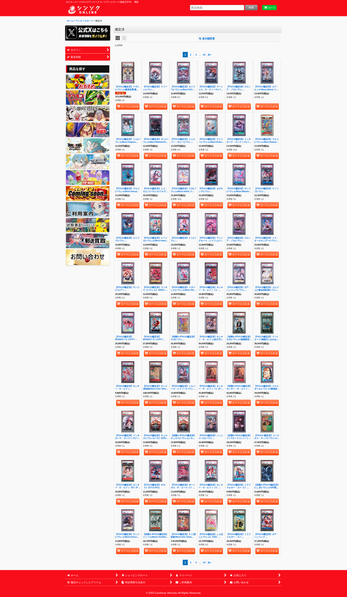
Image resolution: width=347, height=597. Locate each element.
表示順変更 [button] (208, 38)
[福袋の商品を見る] (87, 193)
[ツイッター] (87, 33)
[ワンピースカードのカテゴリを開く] (87, 113)
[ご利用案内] (87, 209)
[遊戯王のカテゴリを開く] (87, 129)
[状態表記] (87, 225)
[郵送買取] (87, 241)
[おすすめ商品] (87, 81)
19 (204, 54)
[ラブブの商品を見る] (87, 177)
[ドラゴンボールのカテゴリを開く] (87, 145)
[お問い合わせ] (87, 257)
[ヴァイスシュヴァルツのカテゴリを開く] (87, 161)
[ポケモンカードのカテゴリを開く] (87, 97)
